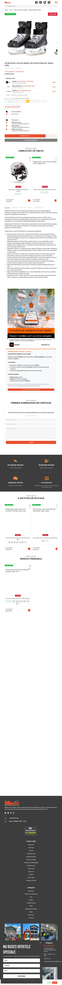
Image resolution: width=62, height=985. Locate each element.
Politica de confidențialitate (31, 862)
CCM (11, 10)
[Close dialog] (40, 942)
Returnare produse (31, 856)
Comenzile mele (31, 853)
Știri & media (31, 877)
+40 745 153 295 (13, 818)
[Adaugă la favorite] (48, 135)
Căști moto (31, 891)
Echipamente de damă (31, 909)
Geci (31, 897)
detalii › (54, 82)
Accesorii (31, 918)
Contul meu (31, 844)
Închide (49, 982)
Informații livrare (31, 865)
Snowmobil (31, 915)
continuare (21, 976)
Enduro (31, 912)
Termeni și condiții (31, 859)
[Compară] (54, 135)
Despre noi (31, 871)
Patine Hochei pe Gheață (20, 10)
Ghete (31, 906)
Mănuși (31, 900)
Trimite (31, 442)
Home (6, 10)
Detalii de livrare (25, 136)
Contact (31, 874)
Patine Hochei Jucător (35, 10)
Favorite (31, 850)
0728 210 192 (47, 958)
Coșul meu (31, 847)
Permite (55, 982)
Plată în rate (31, 868)
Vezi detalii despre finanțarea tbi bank (31, 389)
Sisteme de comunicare (31, 894)
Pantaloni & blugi (31, 903)
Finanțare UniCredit (31, 880)
